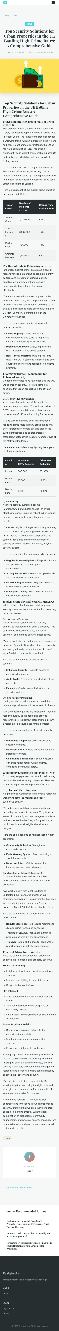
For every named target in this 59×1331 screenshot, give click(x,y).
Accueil (6, 16)
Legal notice (8, 1308)
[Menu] (53, 2)
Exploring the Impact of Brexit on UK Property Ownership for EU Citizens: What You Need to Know (27, 1223)
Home (5, 1293)
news (14, 16)
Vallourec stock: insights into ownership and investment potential (28, 1235)
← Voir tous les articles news (18, 1187)
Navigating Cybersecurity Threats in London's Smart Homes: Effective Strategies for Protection (29, 1245)
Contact (6, 1313)
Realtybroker (12, 1273)
